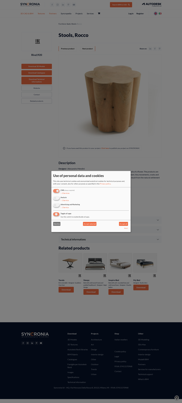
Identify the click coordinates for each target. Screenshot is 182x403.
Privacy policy (105, 184)
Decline (57, 224)
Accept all (123, 224)
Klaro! (126, 228)
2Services (65, 193)
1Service (65, 200)
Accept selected (90, 224)
